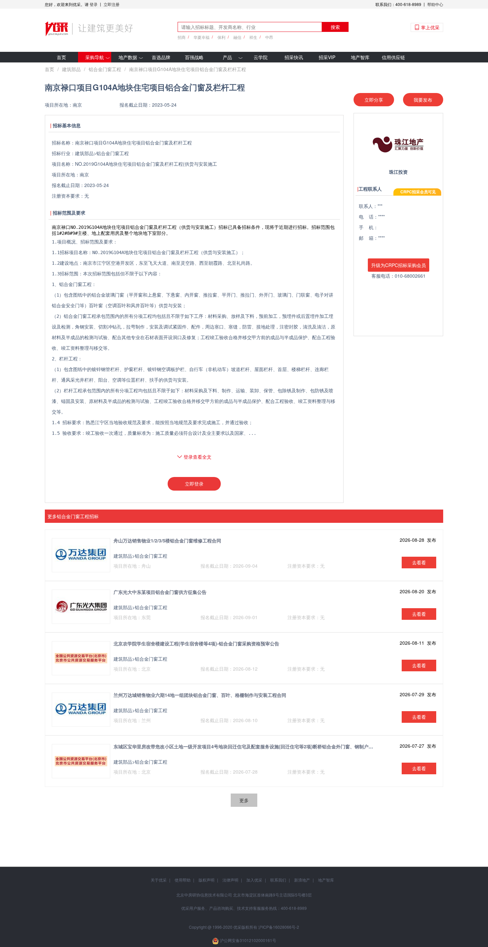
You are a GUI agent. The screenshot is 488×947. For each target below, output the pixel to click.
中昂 (269, 37)
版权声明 (206, 880)
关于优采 (159, 880)
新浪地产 (302, 880)
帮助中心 (435, 4)
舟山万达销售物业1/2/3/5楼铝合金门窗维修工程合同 (167, 540)
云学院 (261, 57)
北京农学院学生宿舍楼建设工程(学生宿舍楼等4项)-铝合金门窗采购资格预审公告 (196, 643)
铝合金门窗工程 (105, 69)
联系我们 (278, 880)
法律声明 (230, 880)
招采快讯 (294, 57)
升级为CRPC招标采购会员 (398, 265)
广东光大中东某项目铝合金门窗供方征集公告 (160, 592)
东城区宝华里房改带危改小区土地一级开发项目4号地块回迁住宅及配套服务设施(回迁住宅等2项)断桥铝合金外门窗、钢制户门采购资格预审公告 (262, 746)
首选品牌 (161, 57)
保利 (221, 37)
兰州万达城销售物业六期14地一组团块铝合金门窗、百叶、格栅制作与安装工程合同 (200, 695)
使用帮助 (183, 880)
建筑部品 (71, 69)
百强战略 (194, 57)
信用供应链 (393, 57)
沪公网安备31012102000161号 (248, 940)
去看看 (419, 562)
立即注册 (112, 4)
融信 (237, 37)
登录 (94, 4)
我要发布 (423, 99)
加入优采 (254, 880)
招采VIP (327, 57)
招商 (182, 37)
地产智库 (360, 57)
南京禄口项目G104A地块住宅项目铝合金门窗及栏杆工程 (187, 69)
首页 (61, 57)
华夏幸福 (201, 37)
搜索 (335, 27)
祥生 (253, 37)
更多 (244, 800)
